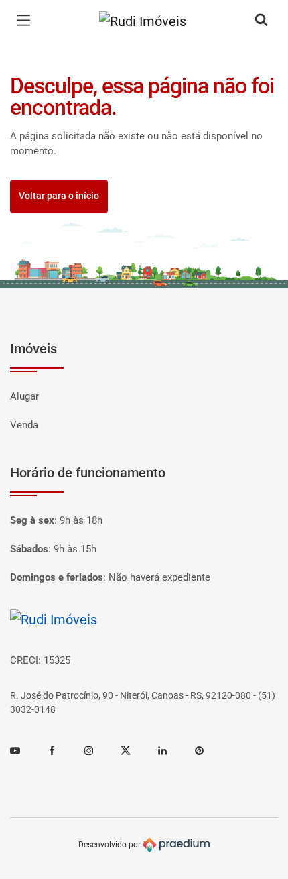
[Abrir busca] (261, 20)
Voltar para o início (59, 195)
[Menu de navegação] (27, 21)
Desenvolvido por (110, 844)
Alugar (24, 396)
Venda (24, 425)
